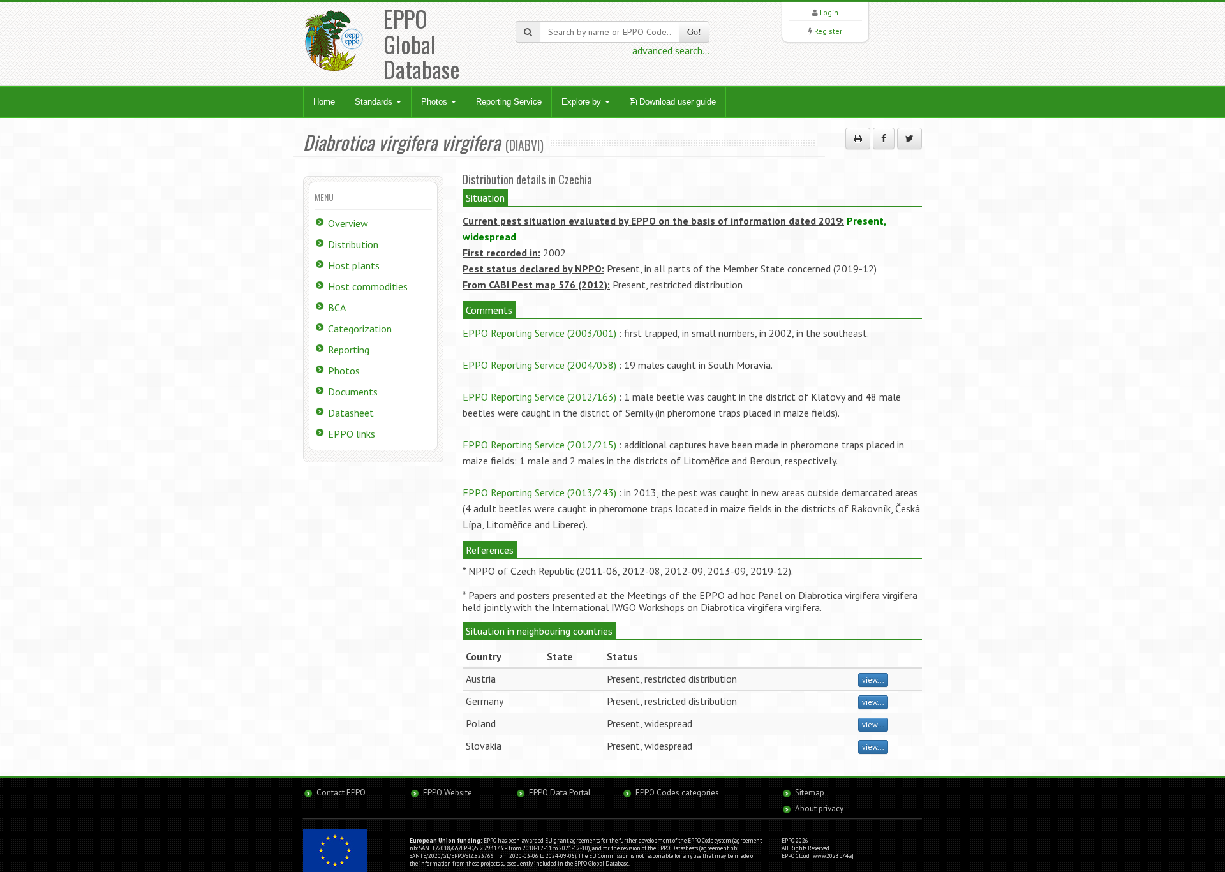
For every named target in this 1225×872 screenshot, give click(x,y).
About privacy (819, 808)
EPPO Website (447, 792)
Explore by (582, 102)
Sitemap (809, 792)
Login (829, 12)
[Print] (857, 138)
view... (873, 679)
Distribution (353, 244)
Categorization (360, 328)
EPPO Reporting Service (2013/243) (539, 492)
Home (324, 102)
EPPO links (351, 433)
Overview (348, 223)
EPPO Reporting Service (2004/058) (539, 364)
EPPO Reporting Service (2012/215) (539, 444)
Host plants (354, 265)
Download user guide (676, 102)
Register (828, 31)
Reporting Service (509, 102)
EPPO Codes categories (677, 792)
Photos (435, 102)
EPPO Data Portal (560, 792)
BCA (337, 307)
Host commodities (368, 286)
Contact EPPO (341, 792)
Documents (353, 391)
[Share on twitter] (909, 138)
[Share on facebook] (884, 138)
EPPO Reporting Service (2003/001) (539, 333)
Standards (375, 102)
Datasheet (351, 412)
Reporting (348, 349)
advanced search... (670, 50)
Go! (694, 32)
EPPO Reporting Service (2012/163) (539, 396)
